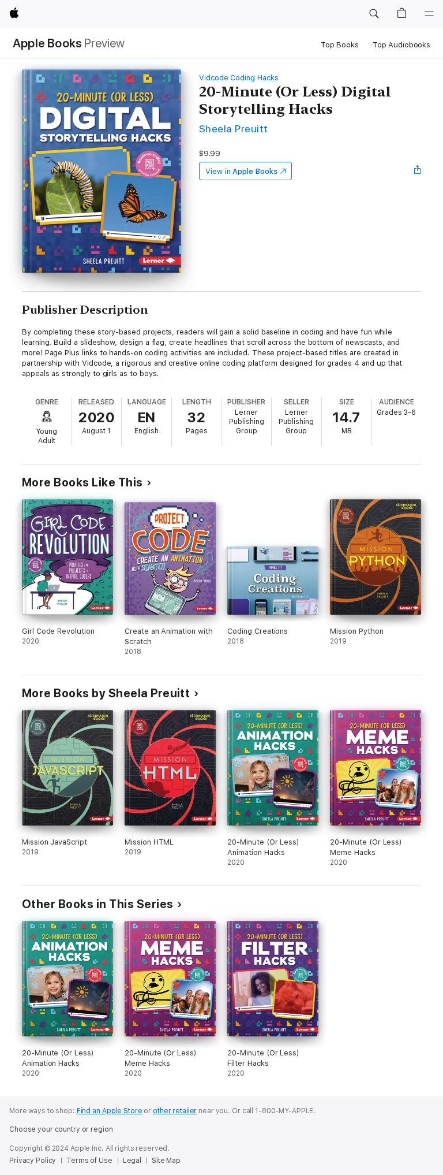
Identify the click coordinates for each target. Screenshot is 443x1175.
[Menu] (429, 14)
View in (241, 171)
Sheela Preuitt (233, 128)
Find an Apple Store (109, 1111)
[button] (374, 14)
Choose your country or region (61, 1129)
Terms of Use (89, 1161)
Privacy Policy (32, 1161)
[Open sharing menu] (417, 171)
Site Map (166, 1161)
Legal (132, 1161)
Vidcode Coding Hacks (239, 77)
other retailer (175, 1111)
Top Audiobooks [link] (401, 44)
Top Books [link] (340, 44)
